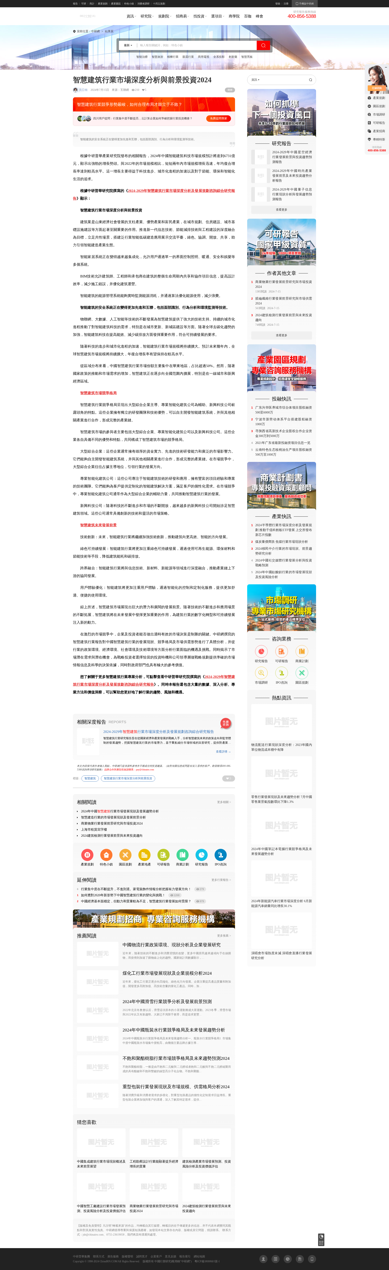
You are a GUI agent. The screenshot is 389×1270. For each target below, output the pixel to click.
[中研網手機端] (312, 1259)
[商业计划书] (281, 486)
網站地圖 (199, 1256)
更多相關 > (224, 802)
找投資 (198, 16)
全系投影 (219, 56)
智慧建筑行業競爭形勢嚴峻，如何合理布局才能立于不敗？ (129, 104)
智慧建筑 (90, 778)
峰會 (259, 16)
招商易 (181, 16)
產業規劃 (103, 3)
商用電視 (203, 56)
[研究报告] (281, 113)
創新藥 (233, 56)
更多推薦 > (224, 935)
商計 (92, 3)
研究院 (146, 16)
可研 (83, 3)
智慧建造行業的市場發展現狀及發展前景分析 (113, 817)
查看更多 (281, 209)
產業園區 (116, 3)
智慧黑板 (247, 56)
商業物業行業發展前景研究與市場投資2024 (112, 823)
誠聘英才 (141, 1256)
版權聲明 (127, 1256)
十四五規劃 (159, 3)
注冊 (286, 3)
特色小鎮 (129, 3)
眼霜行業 (188, 56)
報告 (75, 3)
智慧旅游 (157, 56)
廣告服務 (113, 1256)
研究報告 (321, 1237)
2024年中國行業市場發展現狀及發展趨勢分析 (120, 811)
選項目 (216, 16)
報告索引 (185, 1256)
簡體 (230, 90)
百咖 (247, 16)
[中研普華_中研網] (88, 20)
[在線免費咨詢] (226, 724)
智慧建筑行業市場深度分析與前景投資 (128, 778)
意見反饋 (170, 1256)
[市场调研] (281, 608)
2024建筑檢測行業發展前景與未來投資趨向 (112, 835)
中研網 (95, 31)
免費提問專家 (218, 118)
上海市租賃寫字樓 (94, 829)
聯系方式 (98, 1256)
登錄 (277, 3)
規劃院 (163, 16)
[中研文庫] (300, 1259)
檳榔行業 (172, 56)
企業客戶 (156, 1256)
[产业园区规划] (281, 368)
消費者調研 (143, 3)
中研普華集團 (81, 1256)
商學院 (234, 16)
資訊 (130, 16)
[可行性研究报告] (281, 243)
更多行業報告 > (221, 879)
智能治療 (142, 56)
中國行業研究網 (164, 1261)
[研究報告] (288, 1259)
